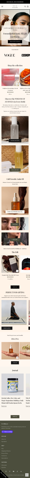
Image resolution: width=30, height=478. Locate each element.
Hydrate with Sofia (15, 140)
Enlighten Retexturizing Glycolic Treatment (10, 89)
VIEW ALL (15, 287)
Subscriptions (4, 458)
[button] (4, 473)
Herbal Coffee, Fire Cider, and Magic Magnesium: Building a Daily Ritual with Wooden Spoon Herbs (12, 400)
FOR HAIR (15, 239)
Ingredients (4, 441)
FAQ (2, 448)
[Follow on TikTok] (17, 471)
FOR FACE (15, 224)
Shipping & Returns (6, 451)
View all (15, 362)
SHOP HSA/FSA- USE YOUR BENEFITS (15, 2)
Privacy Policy (4, 453)
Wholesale (4, 465)
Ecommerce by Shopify (20, 475)
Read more (4, 406)
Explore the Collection (15, 41)
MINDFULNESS (7, 328)
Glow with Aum (15, 170)
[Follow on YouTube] (13, 471)
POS (14, 475)
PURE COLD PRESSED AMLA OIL (15, 211)
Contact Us (4, 455)
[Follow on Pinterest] (9, 471)
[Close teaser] (9, 476)
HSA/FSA (3, 467)
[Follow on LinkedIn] (21, 471)
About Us (3, 439)
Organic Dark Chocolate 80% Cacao (10, 275)
